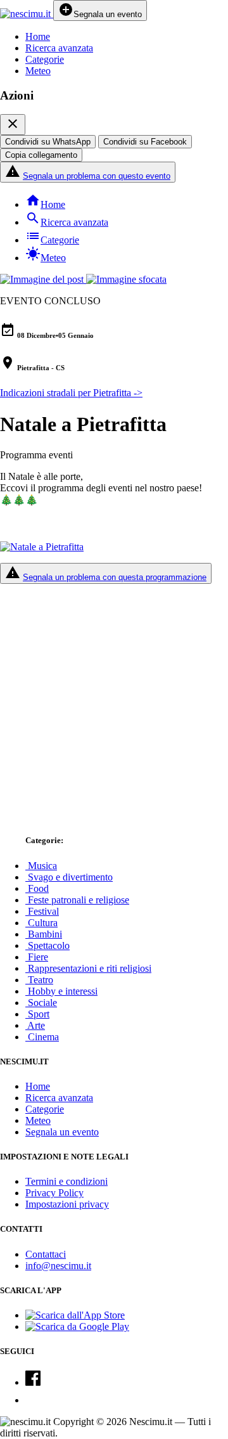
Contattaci (45, 1254)
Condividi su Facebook (145, 141)
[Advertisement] (114, 703)
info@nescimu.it (58, 1265)
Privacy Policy (54, 1192)
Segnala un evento (62, 1131)
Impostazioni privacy (67, 1204)
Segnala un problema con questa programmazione (114, 577)
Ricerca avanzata (59, 47)
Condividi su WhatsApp (48, 141)
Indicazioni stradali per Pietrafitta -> (71, 392)
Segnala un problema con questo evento (96, 176)
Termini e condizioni (66, 1181)
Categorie (44, 59)
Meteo (38, 70)
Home (37, 36)
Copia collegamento (41, 155)
